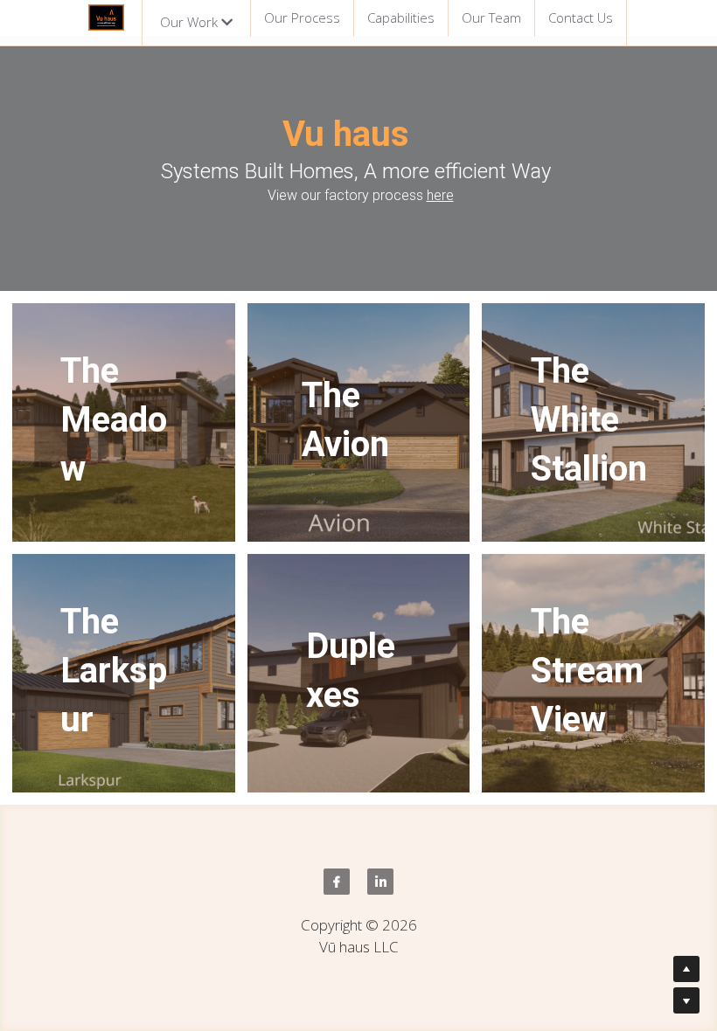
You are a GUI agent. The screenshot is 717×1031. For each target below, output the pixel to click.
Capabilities (401, 17)
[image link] (106, 16)
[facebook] (337, 881)
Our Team (491, 17)
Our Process (302, 17)
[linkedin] (380, 881)
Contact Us (580, 17)
